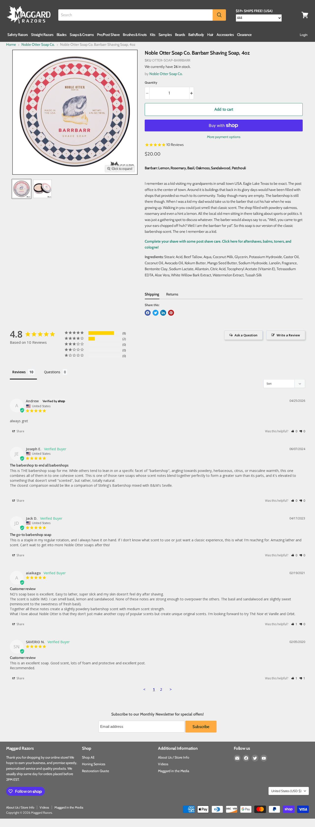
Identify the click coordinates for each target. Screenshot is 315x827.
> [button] (171, 689)
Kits (152, 34)
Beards (180, 34)
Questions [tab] (52, 372)
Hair (210, 34)
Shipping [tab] (152, 294)
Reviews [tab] (19, 372)
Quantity (151, 82)
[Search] (219, 15)
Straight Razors (42, 34)
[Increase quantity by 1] (191, 93)
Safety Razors (17, 34)
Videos (163, 764)
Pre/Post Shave (108, 34)
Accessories (225, 34)
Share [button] (20, 431)
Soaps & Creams (82, 34)
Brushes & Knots (135, 34)
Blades (61, 34)
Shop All (88, 757)
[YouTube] (263, 758)
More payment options (223, 137)
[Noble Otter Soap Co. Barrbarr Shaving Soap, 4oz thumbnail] (21, 189)
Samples (165, 34)
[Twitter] (255, 758)
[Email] (237, 758)
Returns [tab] (172, 294)
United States (286, 791)
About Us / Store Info (173, 757)
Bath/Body (196, 34)
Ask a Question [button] (246, 335)
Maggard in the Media (173, 771)
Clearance (244, 34)
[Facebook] (246, 758)
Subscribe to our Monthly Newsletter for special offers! (157, 714)
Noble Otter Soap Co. (38, 45)
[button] (294, 431)
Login (304, 34)
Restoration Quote (95, 771)
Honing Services (93, 764)
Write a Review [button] (288, 335)
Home (11, 45)
